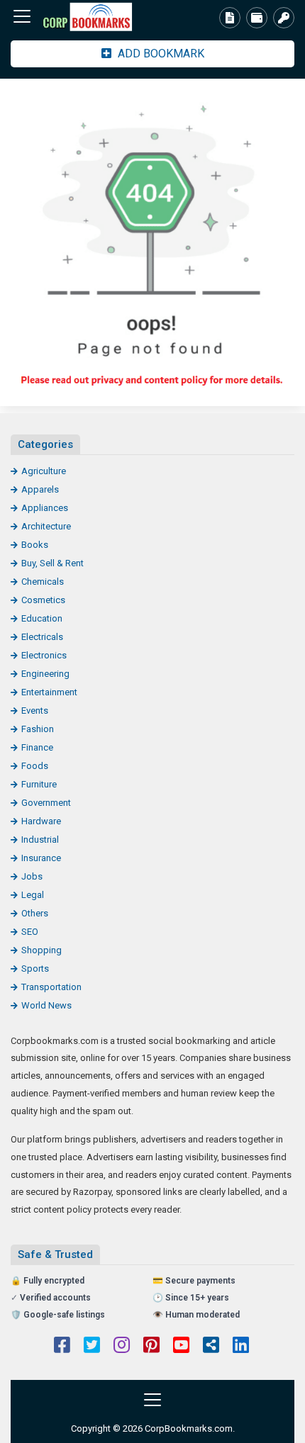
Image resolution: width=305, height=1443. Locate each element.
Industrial (40, 839)
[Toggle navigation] (22, 16)
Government (46, 802)
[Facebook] (62, 1346)
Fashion (37, 729)
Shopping (41, 950)
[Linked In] (241, 1346)
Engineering (45, 673)
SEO (29, 931)
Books (34, 544)
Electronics (44, 655)
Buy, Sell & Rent (52, 563)
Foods (34, 765)
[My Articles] (229, 17)
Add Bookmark (159, 53)
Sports (35, 968)
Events (34, 710)
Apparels (40, 489)
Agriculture (43, 471)
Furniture (39, 784)
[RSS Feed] (211, 1346)
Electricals (42, 636)
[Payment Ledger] (256, 17)
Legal (32, 894)
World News (46, 1005)
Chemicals (42, 581)
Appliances (44, 507)
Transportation (51, 987)
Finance (37, 747)
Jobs (32, 876)
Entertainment (49, 692)
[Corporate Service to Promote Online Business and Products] (88, 16)
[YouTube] (181, 1346)
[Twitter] (92, 1346)
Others (34, 913)
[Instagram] (121, 1346)
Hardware (41, 821)
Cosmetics (43, 600)
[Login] (283, 17)
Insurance (41, 858)
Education (41, 618)
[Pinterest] (151, 1346)
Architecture (46, 526)
